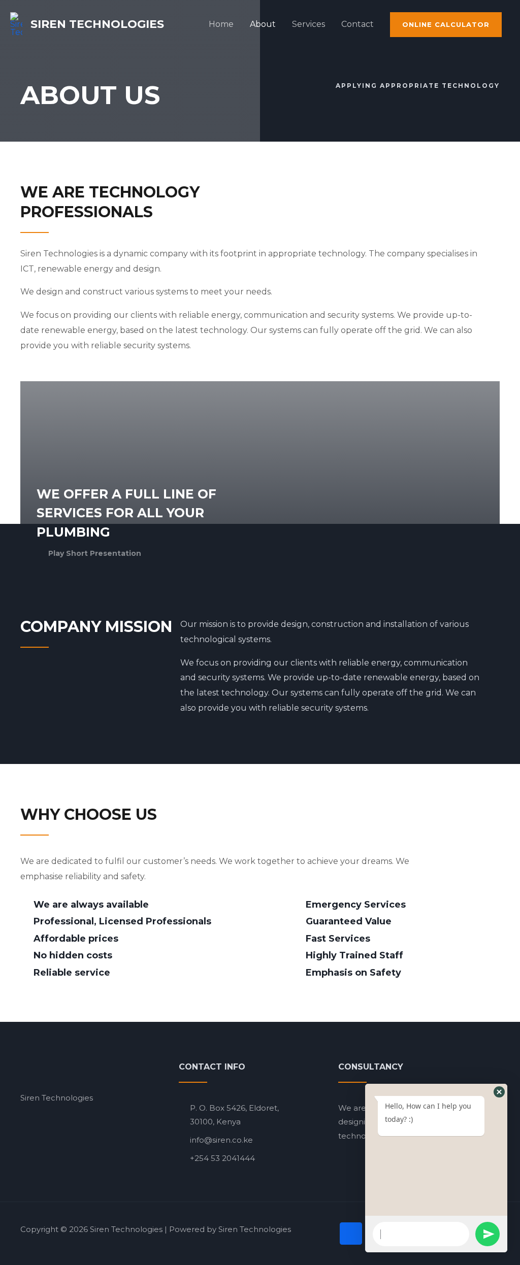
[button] (499, 1091)
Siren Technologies (97, 24)
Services (308, 24)
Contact (357, 24)
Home (221, 24)
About (263, 24)
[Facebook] (351, 1233)
